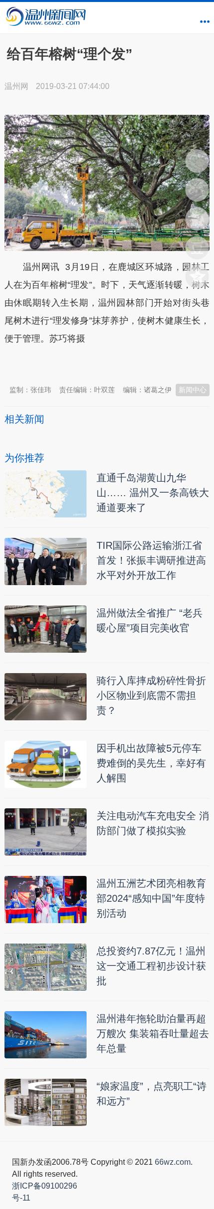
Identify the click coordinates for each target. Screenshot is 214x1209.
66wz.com (173, 1162)
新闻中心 (193, 390)
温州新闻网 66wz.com (93, 363)
